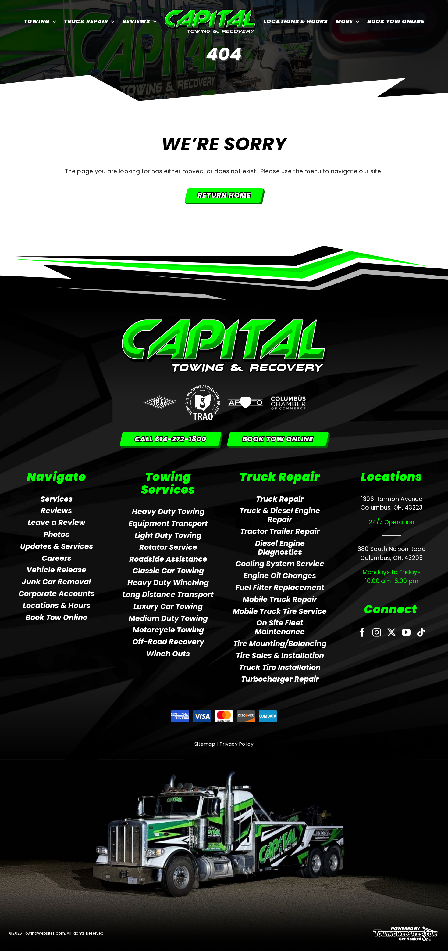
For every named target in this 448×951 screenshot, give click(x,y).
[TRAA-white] (159, 398)
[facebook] (362, 632)
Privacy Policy (236, 743)
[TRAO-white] (202, 388)
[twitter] (391, 632)
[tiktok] (421, 632)
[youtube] (406, 632)
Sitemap (204, 743)
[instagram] (376, 632)
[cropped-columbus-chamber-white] (288, 398)
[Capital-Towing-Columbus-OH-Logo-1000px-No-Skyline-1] (224, 321)
